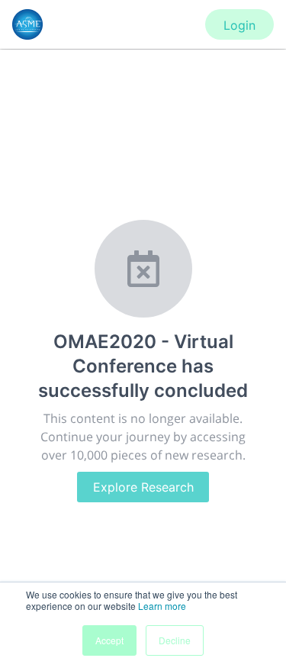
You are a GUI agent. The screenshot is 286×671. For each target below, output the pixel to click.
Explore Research (143, 487)
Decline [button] (175, 640)
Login (239, 25)
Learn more (162, 605)
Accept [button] (109, 640)
